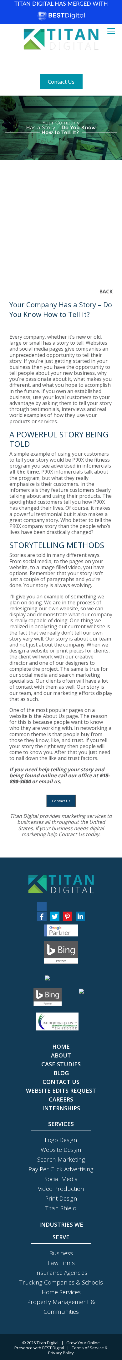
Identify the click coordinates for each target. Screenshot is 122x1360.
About (61, 1055)
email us (49, 781)
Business (61, 1253)
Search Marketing (61, 1159)
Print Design (61, 1198)
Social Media (61, 1179)
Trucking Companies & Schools (61, 1282)
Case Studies (61, 1064)
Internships (61, 1108)
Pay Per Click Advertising (61, 1169)
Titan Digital (47, 1343)
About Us (54, 716)
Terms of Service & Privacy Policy (78, 1350)
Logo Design (61, 1140)
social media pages (41, 348)
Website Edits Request (61, 1090)
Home (61, 1046)
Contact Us (61, 81)
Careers (61, 1099)
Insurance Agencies (61, 1272)
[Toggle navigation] (111, 31)
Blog (61, 1073)
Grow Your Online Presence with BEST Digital (57, 1345)
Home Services (61, 1292)
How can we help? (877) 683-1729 (61, 62)
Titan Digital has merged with (61, 4)
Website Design (61, 1150)
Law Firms (61, 1263)
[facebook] (42, 916)
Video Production (61, 1189)
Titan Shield (61, 1208)
